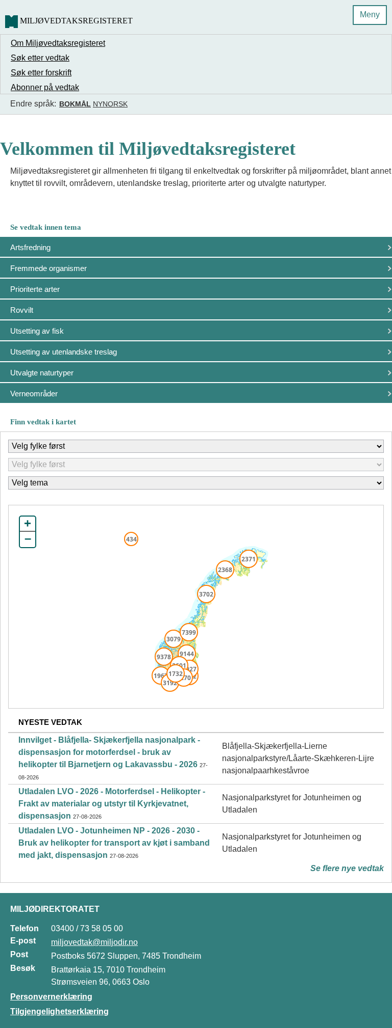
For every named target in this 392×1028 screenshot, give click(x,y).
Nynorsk (110, 104)
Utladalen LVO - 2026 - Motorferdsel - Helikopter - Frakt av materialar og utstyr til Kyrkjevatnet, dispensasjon (111, 803)
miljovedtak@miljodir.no (94, 942)
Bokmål (75, 104)
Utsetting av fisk (37, 331)
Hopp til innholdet (40, 12)
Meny (370, 14)
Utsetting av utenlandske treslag (63, 351)
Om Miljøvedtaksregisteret (58, 43)
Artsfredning (30, 247)
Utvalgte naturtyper (42, 372)
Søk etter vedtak (40, 57)
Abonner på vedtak (45, 87)
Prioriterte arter (35, 289)
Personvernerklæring (51, 996)
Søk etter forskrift (41, 72)
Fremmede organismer (48, 268)
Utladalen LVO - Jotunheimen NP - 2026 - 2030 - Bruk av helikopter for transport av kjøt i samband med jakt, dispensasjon (114, 842)
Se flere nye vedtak (347, 868)
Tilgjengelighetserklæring (59, 1011)
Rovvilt (21, 310)
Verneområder (34, 393)
